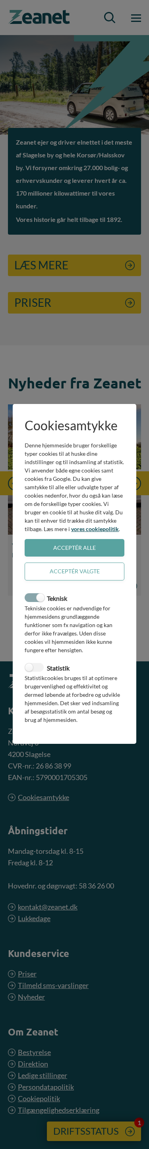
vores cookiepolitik (95, 528)
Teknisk (57, 598)
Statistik (58, 668)
